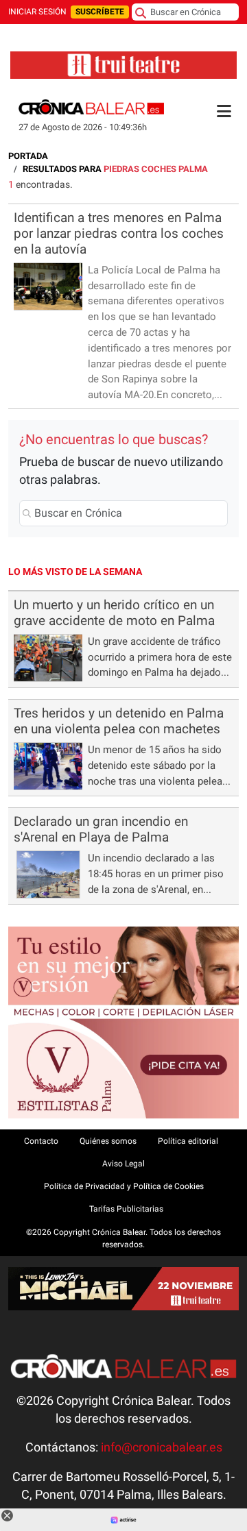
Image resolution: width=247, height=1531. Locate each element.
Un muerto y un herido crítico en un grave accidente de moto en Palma (114, 612)
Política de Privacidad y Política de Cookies (124, 1186)
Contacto (41, 1141)
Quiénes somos (108, 1141)
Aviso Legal (123, 1163)
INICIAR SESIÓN (37, 11)
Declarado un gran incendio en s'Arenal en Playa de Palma (101, 829)
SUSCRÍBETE (99, 11)
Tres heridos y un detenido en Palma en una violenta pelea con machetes (119, 721)
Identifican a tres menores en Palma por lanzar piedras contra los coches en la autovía (119, 233)
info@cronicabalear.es (161, 1447)
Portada (28, 156)
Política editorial (188, 1141)
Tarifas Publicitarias (126, 1209)
